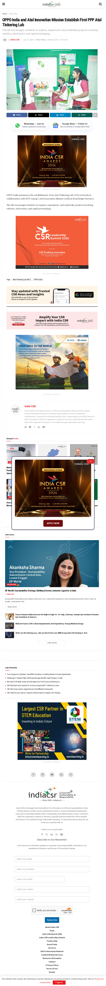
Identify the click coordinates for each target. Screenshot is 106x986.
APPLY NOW (53, 523)
